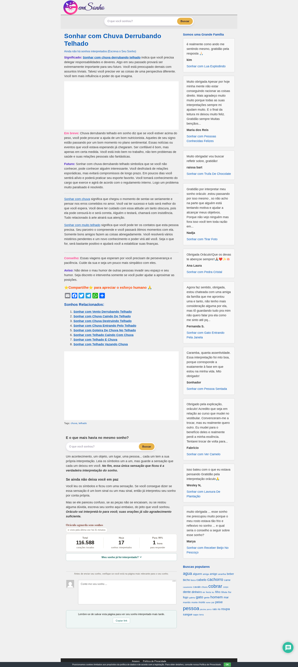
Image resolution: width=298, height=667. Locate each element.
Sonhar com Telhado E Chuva (95, 339)
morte (201, 602)
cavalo (197, 587)
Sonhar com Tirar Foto (202, 239)
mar (226, 597)
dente (187, 592)
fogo (185, 597)
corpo (225, 587)
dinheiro (197, 592)
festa (208, 592)
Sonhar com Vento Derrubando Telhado (102, 311)
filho (217, 592)
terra (201, 615)
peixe (219, 602)
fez (213, 592)
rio (219, 609)
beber (230, 573)
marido (187, 602)
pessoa (191, 608)
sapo (195, 614)
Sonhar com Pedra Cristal (204, 272)
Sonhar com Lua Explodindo (206, 66)
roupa (225, 609)
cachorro (215, 579)
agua (187, 573)
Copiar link (121, 620)
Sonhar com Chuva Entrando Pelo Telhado (104, 325)
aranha (222, 574)
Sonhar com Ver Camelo (203, 454)
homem (216, 597)
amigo (213, 573)
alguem (197, 573)
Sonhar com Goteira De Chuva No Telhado (104, 330)
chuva (74, 423)
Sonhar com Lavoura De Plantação (203, 494)
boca (193, 580)
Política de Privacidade (154, 661)
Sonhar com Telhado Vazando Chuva (100, 344)
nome (208, 602)
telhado (83, 423)
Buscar (185, 21)
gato (199, 597)
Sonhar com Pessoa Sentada (207, 389)
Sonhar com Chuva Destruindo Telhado (102, 321)
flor (229, 592)
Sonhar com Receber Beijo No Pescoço (208, 550)
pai (212, 602)
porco (209, 609)
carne (227, 579)
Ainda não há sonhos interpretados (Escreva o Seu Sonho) (100, 51)
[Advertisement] (121, 105)
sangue (187, 614)
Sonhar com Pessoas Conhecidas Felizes (201, 139)
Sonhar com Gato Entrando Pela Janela (205, 335)
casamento (187, 587)
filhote (224, 592)
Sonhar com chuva (77, 199)
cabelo (201, 580)
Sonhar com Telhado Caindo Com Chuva (103, 335)
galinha (192, 598)
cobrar (215, 586)
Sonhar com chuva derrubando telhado (112, 57)
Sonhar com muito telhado (82, 225)
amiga (206, 574)
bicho (186, 580)
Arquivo (136, 661)
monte (194, 602)
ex (204, 592)
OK (227, 664)
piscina (203, 609)
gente (207, 597)
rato (214, 609)
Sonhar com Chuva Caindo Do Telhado (102, 316)
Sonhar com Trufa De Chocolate (209, 174)
